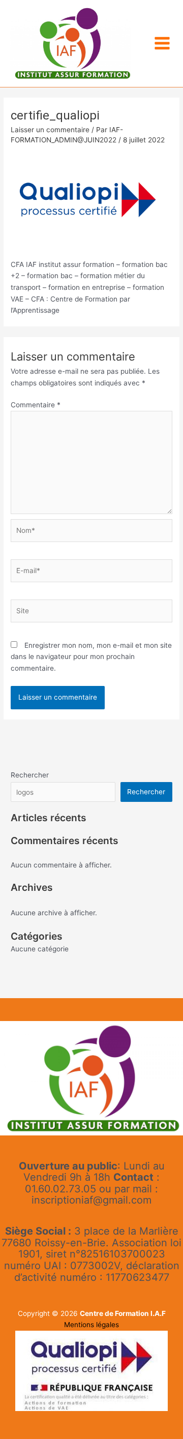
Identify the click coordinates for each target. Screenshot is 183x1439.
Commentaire (35, 405)
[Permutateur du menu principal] (162, 43)
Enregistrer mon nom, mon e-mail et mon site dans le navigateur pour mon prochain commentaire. (91, 656)
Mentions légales (91, 1325)
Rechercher (30, 775)
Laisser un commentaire (50, 130)
